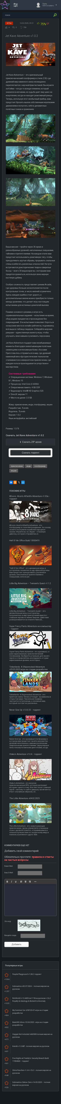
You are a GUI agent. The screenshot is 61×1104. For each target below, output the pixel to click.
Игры (9, 23)
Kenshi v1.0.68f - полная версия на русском (30, 1046)
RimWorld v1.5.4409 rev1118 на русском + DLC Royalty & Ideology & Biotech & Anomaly (31, 999)
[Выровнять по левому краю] (21, 881)
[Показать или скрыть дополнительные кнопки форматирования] (35, 881)
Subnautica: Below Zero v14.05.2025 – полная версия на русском (31, 1083)
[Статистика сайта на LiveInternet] (47, 1102)
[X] (19, 482)
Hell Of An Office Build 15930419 (24, 540)
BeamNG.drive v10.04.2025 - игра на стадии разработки (30, 1023)
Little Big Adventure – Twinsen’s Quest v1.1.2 (30, 583)
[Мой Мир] (23, 482)
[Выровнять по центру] (25, 881)
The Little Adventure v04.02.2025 (24, 798)
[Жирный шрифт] (7, 881)
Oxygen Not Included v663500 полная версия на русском (32, 1035)
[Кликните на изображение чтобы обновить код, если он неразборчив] (29, 931)
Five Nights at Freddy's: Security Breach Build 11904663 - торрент (30, 1059)
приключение (17, 466)
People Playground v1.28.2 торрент (27, 974)
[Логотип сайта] (5, 5)
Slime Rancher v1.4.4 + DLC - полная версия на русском (31, 1071)
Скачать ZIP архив (32, 442)
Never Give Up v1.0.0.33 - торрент (25, 710)
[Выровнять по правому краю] (30, 881)
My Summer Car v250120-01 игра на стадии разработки (30, 1011)
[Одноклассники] (15, 482)
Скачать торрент (30, 452)
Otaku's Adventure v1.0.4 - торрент (25, 754)
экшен (13, 471)
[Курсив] (11, 881)
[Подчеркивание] (16, 881)
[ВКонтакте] (11, 482)
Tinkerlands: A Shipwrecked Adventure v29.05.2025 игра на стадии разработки (28, 668)
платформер (40, 466)
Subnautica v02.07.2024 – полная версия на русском (30, 987)
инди (29, 466)
